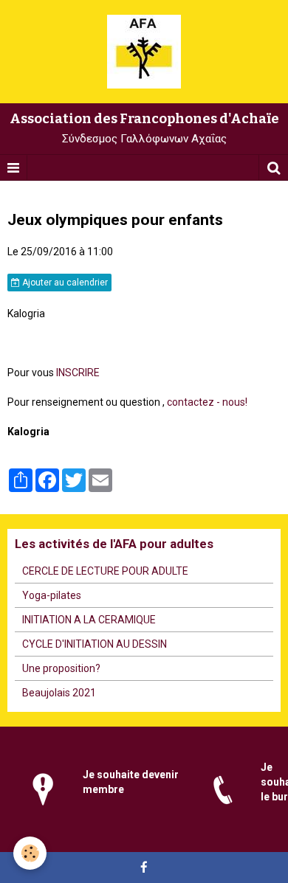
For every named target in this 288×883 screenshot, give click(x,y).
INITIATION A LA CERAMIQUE (89, 620)
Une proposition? (61, 668)
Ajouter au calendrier (64, 282)
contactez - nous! (207, 402)
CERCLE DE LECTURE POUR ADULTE (105, 571)
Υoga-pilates (51, 595)
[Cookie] (30, 853)
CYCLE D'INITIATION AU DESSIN (94, 644)
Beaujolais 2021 (59, 693)
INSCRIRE (78, 372)
